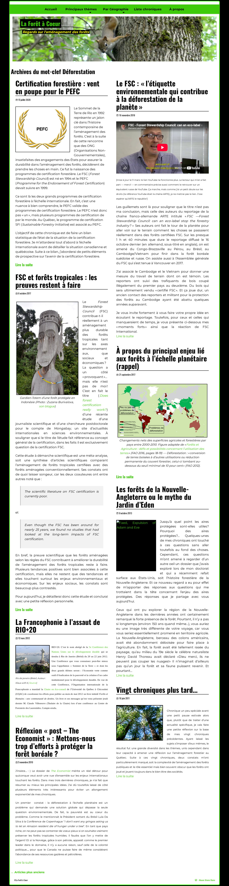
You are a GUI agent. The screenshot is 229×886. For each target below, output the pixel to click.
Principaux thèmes (81, 9)
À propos (176, 9)
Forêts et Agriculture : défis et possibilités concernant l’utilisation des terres (162, 449)
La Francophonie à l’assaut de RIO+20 (57, 625)
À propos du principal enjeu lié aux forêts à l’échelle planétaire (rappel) (161, 358)
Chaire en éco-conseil (55, 689)
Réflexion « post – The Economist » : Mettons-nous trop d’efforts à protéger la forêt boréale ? (55, 742)
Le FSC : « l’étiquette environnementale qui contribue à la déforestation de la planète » (162, 95)
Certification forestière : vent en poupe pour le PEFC (57, 87)
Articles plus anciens (28, 872)
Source (32, 683)
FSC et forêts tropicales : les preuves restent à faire (56, 281)
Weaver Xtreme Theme (207, 880)
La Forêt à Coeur (40, 23)
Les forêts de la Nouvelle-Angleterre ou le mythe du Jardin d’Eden (153, 497)
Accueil (51, 9)
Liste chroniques (148, 9)
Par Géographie (116, 9)
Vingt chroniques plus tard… (157, 689)
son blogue (47, 406)
